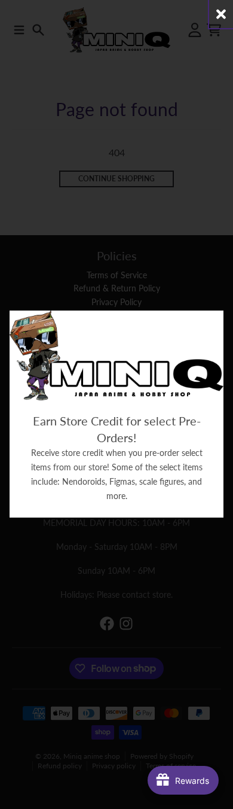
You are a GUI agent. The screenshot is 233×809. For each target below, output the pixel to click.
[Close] (221, 14)
